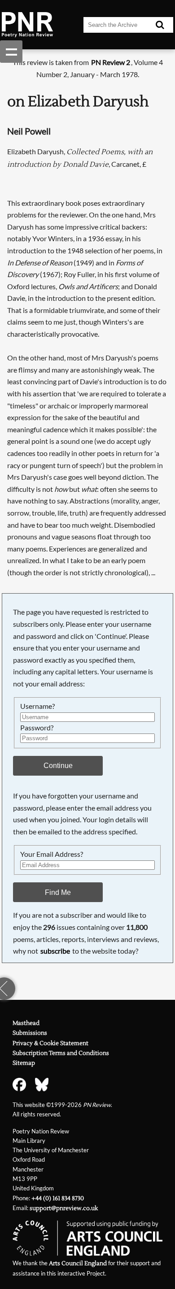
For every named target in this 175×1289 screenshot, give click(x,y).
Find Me (58, 892)
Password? (36, 727)
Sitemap (24, 1063)
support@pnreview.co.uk (64, 1208)
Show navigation (11, 51)
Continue (58, 765)
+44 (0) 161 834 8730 (57, 1198)
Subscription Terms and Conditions (61, 1053)
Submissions (30, 1033)
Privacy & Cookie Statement (50, 1043)
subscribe (55, 950)
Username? (37, 706)
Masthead (26, 1023)
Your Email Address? (51, 854)
